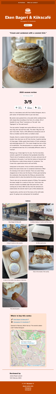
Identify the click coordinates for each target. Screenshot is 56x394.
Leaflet (28, 365)
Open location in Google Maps (27, 343)
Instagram (28, 390)
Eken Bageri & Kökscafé (20, 319)
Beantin (29, 383)
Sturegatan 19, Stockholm (21, 322)
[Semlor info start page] (28, 14)
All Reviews (21, 2)
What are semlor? (32, 2)
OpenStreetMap (36, 365)
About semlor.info (28, 386)
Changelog (28, 388)
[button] (28, 346)
